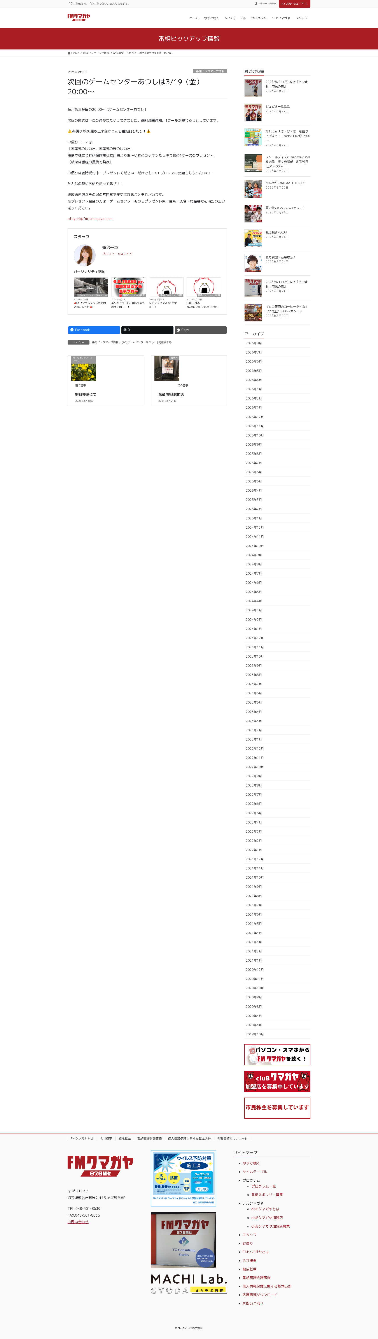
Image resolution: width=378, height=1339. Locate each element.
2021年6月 (254, 914)
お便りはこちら (297, 4)
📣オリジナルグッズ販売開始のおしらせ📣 (90, 305)
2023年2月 (254, 730)
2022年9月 (254, 776)
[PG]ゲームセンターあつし (138, 342)
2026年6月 (254, 361)
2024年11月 (255, 537)
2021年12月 (255, 859)
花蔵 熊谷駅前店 (171, 394)
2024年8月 (254, 564)
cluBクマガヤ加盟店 (267, 1217)
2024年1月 (254, 629)
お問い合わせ (78, 1221)
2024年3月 (254, 610)
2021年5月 (254, 924)
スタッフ (250, 1234)
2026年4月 (254, 380)
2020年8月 (254, 1007)
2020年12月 (255, 970)
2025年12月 (255, 417)
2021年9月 (254, 887)
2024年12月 (255, 527)
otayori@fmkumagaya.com (90, 218)
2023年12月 (255, 638)
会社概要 (106, 1139)
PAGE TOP (365, 1295)
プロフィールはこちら (117, 254)
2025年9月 (254, 444)
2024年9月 (254, 555)
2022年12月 (255, 748)
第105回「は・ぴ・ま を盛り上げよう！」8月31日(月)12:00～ (288, 136)
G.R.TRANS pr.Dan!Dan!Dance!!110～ (203, 305)
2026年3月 (254, 389)
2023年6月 (254, 693)
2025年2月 (254, 509)
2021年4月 (254, 933)
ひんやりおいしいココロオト (285, 183)
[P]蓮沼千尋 (164, 342)
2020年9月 (254, 997)
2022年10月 (255, 767)
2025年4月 (254, 490)
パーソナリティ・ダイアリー (93, 295)
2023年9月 (254, 665)
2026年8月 (254, 343)
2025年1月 (254, 518)
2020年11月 (255, 979)
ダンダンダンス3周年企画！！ (163, 305)
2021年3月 (254, 942)
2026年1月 (254, 407)
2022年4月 (254, 822)
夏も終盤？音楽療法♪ (280, 257)
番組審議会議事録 (149, 1139)
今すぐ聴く (251, 1163)
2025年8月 (254, 454)
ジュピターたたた (278, 106)
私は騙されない (276, 232)
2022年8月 (254, 785)
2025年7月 (254, 463)
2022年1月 (254, 850)
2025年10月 (255, 435)
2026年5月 (254, 371)
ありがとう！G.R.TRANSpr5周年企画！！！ (128, 305)
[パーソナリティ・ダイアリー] (83, 367)
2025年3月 (254, 500)
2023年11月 (255, 647)
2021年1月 (254, 960)
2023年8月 (254, 675)
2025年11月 (255, 426)
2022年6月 (254, 804)
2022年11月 (255, 758)
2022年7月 (254, 794)
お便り (248, 1243)
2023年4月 (254, 712)
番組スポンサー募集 (267, 1194)
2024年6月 (254, 583)
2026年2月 (254, 398)
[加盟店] (166, 367)
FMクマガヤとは (82, 1139)
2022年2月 (254, 841)
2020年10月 (255, 988)
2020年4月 (254, 1016)
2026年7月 (254, 352)
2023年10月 (255, 656)
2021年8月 (254, 896)
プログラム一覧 (263, 1186)
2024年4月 (254, 601)
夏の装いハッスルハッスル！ (285, 208)
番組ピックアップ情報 (210, 71)
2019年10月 (255, 1034)
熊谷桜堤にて (85, 394)
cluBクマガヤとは (265, 1209)
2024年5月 (254, 592)
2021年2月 (254, 951)
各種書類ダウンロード (232, 1139)
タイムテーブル (255, 1171)
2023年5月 (254, 702)
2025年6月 (254, 472)
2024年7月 (254, 573)
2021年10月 (255, 877)
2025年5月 (254, 481)
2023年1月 (254, 739)
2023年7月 (254, 684)
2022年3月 (254, 831)
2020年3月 (254, 1025)
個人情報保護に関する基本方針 (189, 1139)
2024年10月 (255, 546)
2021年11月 (255, 868)
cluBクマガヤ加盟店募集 (270, 1226)
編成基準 (125, 1139)
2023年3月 (254, 721)
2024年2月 (254, 620)
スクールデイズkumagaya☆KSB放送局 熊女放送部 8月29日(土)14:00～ (288, 161)
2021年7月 (254, 905)
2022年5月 (254, 813)
